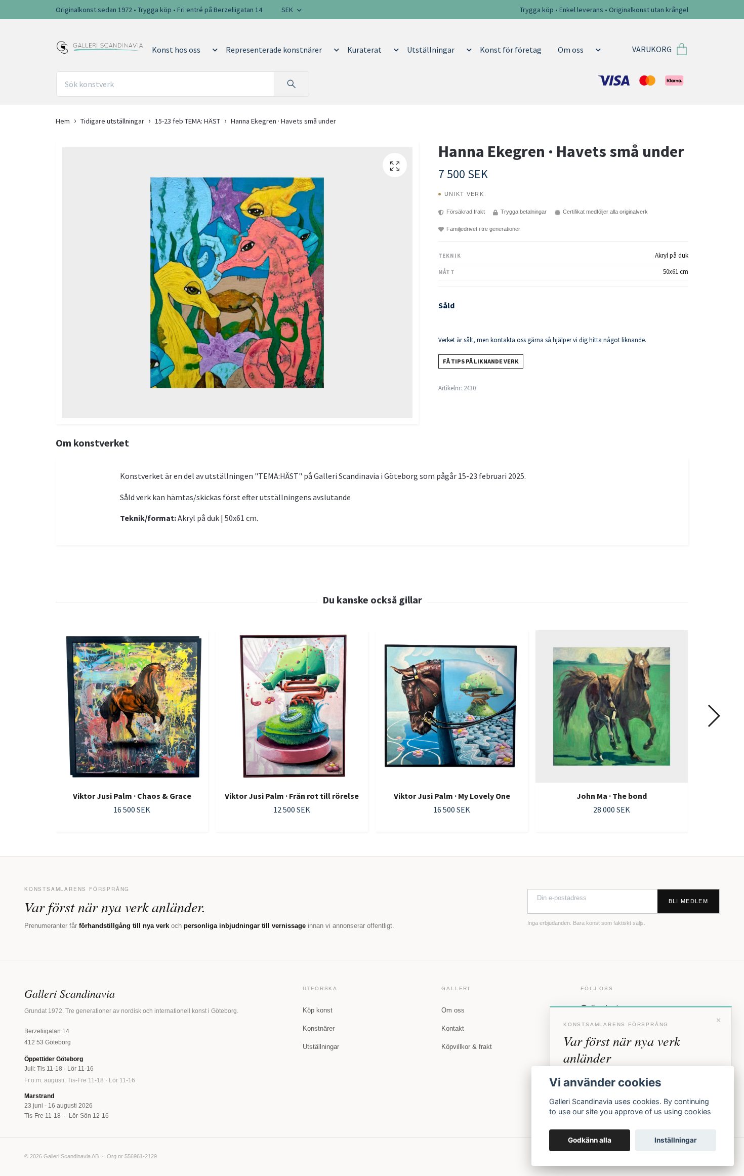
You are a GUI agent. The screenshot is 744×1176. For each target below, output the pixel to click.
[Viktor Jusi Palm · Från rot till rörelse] (292, 706)
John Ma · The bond (611, 796)
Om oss (571, 50)
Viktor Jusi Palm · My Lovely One (452, 796)
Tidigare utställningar (112, 121)
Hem (63, 121)
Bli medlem (688, 901)
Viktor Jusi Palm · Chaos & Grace (132, 796)
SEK (288, 9)
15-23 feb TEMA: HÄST (187, 121)
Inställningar (675, 1140)
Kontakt (452, 1028)
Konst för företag (511, 50)
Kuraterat (364, 50)
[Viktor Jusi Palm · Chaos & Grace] (132, 706)
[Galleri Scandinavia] (100, 45)
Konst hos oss (176, 50)
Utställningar (430, 50)
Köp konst (318, 1010)
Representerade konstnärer (274, 50)
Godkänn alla (589, 1140)
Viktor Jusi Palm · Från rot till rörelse (292, 796)
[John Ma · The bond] (611, 706)
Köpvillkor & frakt (466, 1046)
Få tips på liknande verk (481, 361)
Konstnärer (319, 1028)
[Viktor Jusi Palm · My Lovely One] (452, 706)
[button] (213, 49)
